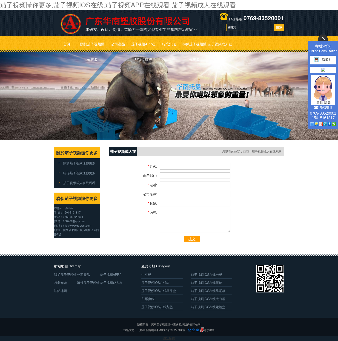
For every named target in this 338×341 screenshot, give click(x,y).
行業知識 (169, 43)
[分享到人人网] (330, 124)
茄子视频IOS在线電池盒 (208, 306)
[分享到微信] (334, 124)
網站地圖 (169, 338)
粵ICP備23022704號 (172, 330)
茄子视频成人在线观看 (220, 46)
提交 (192, 238)
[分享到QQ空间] (316, 124)
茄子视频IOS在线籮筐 (206, 282)
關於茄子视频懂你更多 (92, 46)
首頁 (66, 43)
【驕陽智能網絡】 (148, 330)
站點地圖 (60, 290)
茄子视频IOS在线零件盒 (158, 290)
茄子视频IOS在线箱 (155, 282)
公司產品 (118, 43)
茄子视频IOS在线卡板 (206, 274)
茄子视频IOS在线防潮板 (208, 290)
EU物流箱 (148, 298)
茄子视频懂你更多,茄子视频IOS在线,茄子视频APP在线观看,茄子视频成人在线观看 (118, 4)
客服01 (325, 59)
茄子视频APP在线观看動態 (143, 46)
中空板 (146, 274)
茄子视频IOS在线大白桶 (208, 298)
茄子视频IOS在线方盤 (157, 306)
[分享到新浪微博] (321, 124)
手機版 (210, 330)
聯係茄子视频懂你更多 (194, 46)
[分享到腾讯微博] (325, 124)
